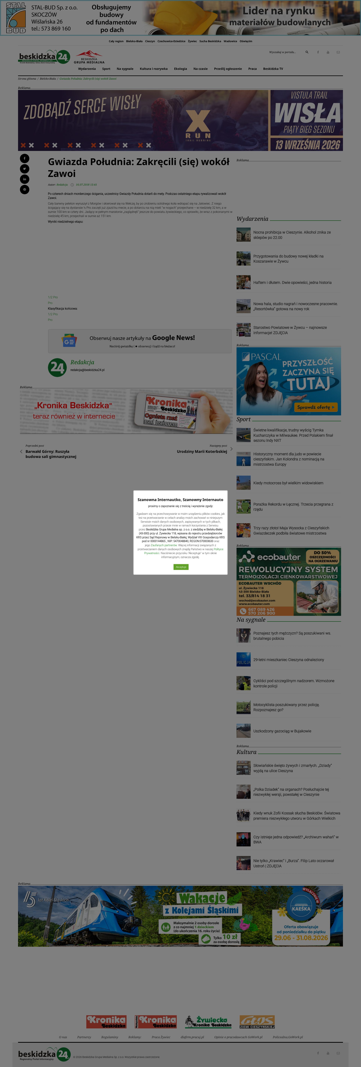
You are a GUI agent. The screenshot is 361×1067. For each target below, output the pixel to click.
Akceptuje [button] (181, 567)
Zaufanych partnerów (164, 545)
